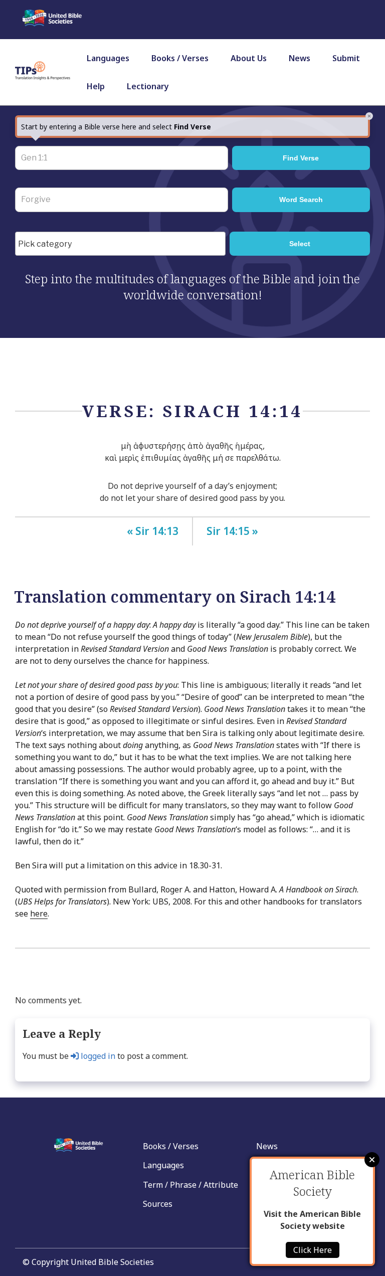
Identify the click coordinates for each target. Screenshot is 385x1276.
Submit (346, 58)
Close (371, 1159)
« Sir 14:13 (152, 531)
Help (96, 86)
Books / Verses (180, 58)
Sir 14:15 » (232, 531)
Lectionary (148, 86)
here (39, 913)
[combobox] (120, 244)
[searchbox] (123, 244)
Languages (108, 58)
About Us (249, 58)
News (299, 58)
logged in (97, 1055)
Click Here (312, 1249)
